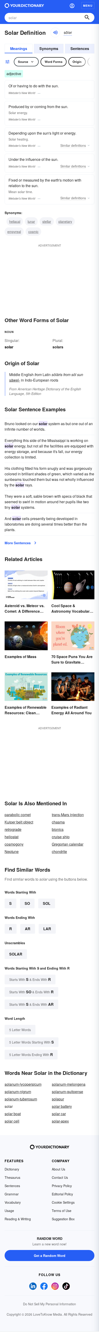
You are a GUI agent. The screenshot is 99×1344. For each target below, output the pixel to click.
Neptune (12, 851)
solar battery (62, 1106)
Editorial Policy (62, 1194)
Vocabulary (13, 1202)
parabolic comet (18, 814)
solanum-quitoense (67, 1091)
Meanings (18, 48)
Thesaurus (12, 1177)
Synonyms (48, 48)
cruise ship (61, 836)
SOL (46, 903)
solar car (59, 1113)
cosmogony (14, 844)
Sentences (79, 48)
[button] (72, 5)
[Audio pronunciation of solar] (55, 32)
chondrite (59, 851)
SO (27, 903)
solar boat (13, 1113)
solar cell (12, 1121)
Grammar (12, 1194)
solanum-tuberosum (21, 1099)
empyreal (14, 231)
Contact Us (60, 1177)
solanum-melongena (68, 1084)
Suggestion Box (63, 1219)
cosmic (33, 231)
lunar (31, 221)
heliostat (11, 836)
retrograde (13, 829)
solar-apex (60, 1121)
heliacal (14, 221)
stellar (46, 221)
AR (27, 928)
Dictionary (12, 1169)
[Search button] (87, 17)
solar (15, 954)
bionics (58, 829)
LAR (47, 928)
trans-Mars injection (68, 814)
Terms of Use (61, 1210)
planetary (65, 221)
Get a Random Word (49, 1255)
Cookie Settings (63, 1202)
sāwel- (14, 380)
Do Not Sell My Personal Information (49, 1304)
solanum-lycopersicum (23, 1084)
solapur (58, 1099)
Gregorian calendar (67, 844)
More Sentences (18, 542)
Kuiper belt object (19, 822)
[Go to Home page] (24, 5)
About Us (58, 1169)
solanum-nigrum (18, 1091)
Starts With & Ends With (30, 979)
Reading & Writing (18, 1219)
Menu (88, 5)
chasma (58, 822)
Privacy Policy (62, 1185)
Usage (9, 1210)
